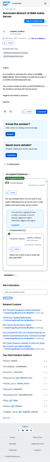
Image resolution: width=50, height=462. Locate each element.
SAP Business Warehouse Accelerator (16, 53)
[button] (5, 43)
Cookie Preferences (12, 456)
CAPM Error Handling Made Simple (17, 318)
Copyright (12, 444)
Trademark (12, 450)
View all (6, 418)
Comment (41, 112)
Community (16, 3)
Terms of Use (37, 437)
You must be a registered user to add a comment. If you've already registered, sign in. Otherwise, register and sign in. (23, 216)
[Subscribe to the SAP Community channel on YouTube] (27, 430)
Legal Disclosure (37, 444)
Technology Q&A (10, 9)
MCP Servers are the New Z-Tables (17, 325)
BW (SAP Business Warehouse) (13, 56)
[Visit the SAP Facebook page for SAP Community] (19, 430)
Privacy (12, 437)
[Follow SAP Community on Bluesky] (23, 430)
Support (37, 450)
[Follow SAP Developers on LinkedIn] (31, 430)
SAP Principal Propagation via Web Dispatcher (21, 310)
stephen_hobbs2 (17, 31)
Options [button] (46, 21)
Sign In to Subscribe (34, 21)
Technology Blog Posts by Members (19, 313)
